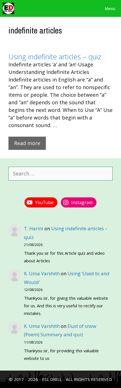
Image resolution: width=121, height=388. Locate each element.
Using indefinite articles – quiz (54, 56)
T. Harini (33, 228)
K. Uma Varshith (42, 273)
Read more (27, 143)
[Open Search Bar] (83, 8)
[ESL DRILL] (8, 8)
